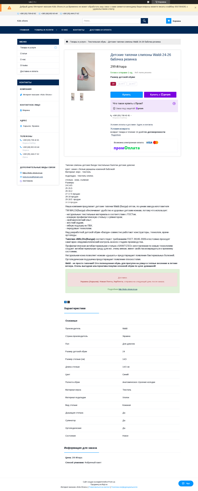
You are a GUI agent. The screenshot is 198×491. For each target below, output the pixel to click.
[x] (68, 302)
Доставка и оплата (100, 30)
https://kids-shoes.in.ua (32, 173)
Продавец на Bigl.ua (99, 484)
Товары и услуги (43, 30)
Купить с (155, 94)
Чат (188, 483)
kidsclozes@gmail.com (33, 177)
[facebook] (65, 302)
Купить (126, 94)
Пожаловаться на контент (99, 487)
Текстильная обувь (97, 42)
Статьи (23, 53)
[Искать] (144, 21)
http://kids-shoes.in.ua (128, 289)
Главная (24, 30)
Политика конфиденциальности (124, 487)
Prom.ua (111, 482)
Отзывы (24, 65)
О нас (64, 30)
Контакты (78, 30)
